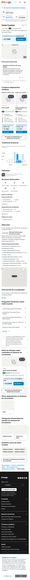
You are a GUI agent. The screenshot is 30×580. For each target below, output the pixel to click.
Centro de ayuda (5, 547)
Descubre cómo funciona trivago (10, 549)
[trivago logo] (6, 2)
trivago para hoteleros (7, 519)
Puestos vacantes (6, 504)
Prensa (3, 508)
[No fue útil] (22, 77)
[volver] (7, 161)
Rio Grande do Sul (12, 467)
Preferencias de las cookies (8, 536)
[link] (15, 2)
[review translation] (15, 175)
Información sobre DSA (7, 534)
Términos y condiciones (7, 527)
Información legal (6, 529)
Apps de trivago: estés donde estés (11, 516)
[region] (14, 51)
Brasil (3, 467)
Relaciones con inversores (8, 506)
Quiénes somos (5, 501)
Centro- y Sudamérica (18, 465)
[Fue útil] (20, 77)
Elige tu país (4, 482)
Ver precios (20, 39)
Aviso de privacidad (6, 531)
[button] (14, 12)
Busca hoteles (6, 465)
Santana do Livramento (8, 468)
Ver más (4, 204)
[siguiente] (25, 161)
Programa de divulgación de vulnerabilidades (13, 539)
